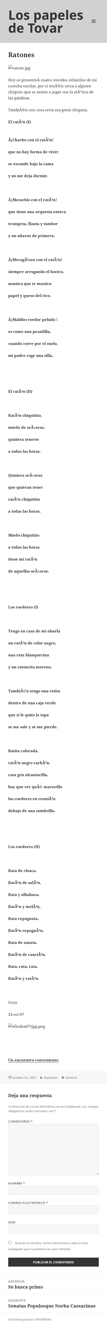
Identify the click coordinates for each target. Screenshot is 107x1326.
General (71, 1077)
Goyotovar (51, 1077)
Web (11, 1222)
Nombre (16, 1183)
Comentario (20, 1121)
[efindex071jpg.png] (53, 1037)
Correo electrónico (28, 1203)
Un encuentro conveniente (33, 1059)
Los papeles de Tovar (45, 21)
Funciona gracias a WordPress (29, 1319)
